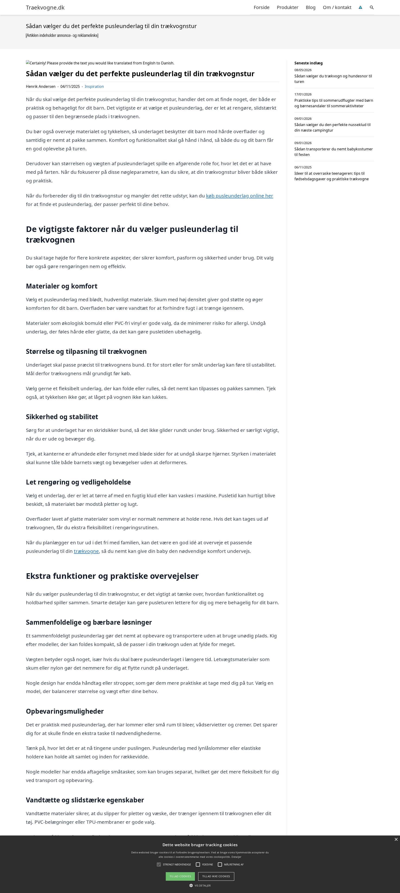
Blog (311, 7)
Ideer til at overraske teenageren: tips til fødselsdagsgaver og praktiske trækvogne (331, 176)
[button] (200, 885)
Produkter (287, 7)
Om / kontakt (337, 7)
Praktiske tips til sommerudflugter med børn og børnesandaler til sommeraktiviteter (333, 103)
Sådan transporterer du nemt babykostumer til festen (333, 151)
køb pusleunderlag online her (239, 195)
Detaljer (236, 856)
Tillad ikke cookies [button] (216, 876)
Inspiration (94, 86)
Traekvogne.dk (45, 7)
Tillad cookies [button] (180, 876)
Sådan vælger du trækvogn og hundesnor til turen (333, 78)
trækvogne (86, 551)
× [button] (396, 839)
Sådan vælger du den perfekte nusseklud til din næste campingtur (332, 127)
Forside (261, 7)
